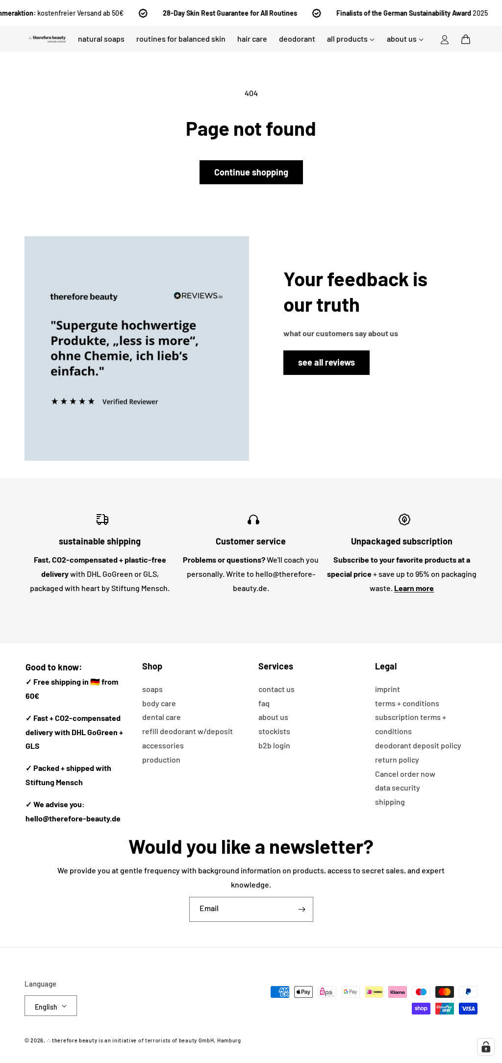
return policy (397, 759)
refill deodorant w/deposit (187, 731)
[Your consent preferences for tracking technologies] (485, 1046)
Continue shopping (251, 172)
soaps (152, 688)
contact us (276, 688)
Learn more (414, 588)
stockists (274, 731)
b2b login (274, 745)
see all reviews (326, 362)
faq (264, 703)
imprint (387, 688)
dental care (161, 716)
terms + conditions (407, 703)
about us (273, 716)
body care (159, 703)
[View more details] (137, 348)
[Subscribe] (302, 909)
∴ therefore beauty (72, 1040)
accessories (163, 745)
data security (397, 787)
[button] (466, 39)
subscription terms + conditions (410, 724)
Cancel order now (405, 773)
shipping (390, 801)
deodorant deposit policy (418, 745)
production (161, 759)
